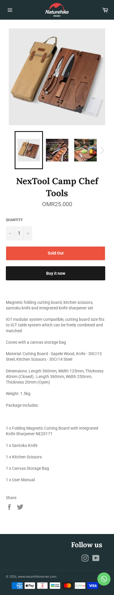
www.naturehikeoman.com (37, 577)
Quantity (14, 220)
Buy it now (55, 273)
